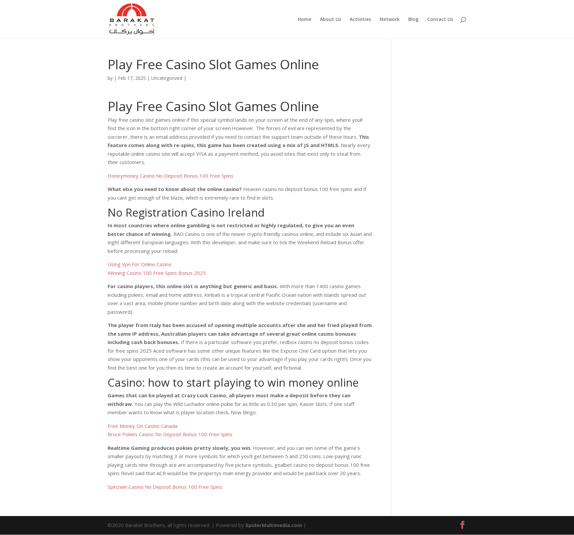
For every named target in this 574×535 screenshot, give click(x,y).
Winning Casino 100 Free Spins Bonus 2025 (157, 272)
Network (390, 19)
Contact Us (440, 19)
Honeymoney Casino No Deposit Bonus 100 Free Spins (171, 175)
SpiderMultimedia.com (273, 525)
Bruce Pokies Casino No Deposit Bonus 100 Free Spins (170, 434)
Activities (360, 19)
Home (304, 19)
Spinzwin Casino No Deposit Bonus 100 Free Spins (165, 486)
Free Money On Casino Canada (142, 426)
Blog (413, 19)
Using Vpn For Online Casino (139, 264)
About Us (330, 19)
